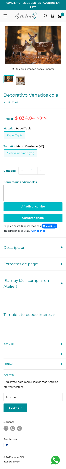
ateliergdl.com (12, 461)
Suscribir (15, 407)
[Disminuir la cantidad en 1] (22, 170)
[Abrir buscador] (46, 16)
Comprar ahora (33, 217)
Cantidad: (10, 170)
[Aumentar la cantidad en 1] (41, 170)
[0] (59, 16)
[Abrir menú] (5, 15)
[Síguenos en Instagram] (12, 428)
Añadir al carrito (33, 206)
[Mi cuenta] (52, 16)
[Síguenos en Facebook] (6, 428)
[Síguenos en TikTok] (19, 428)
